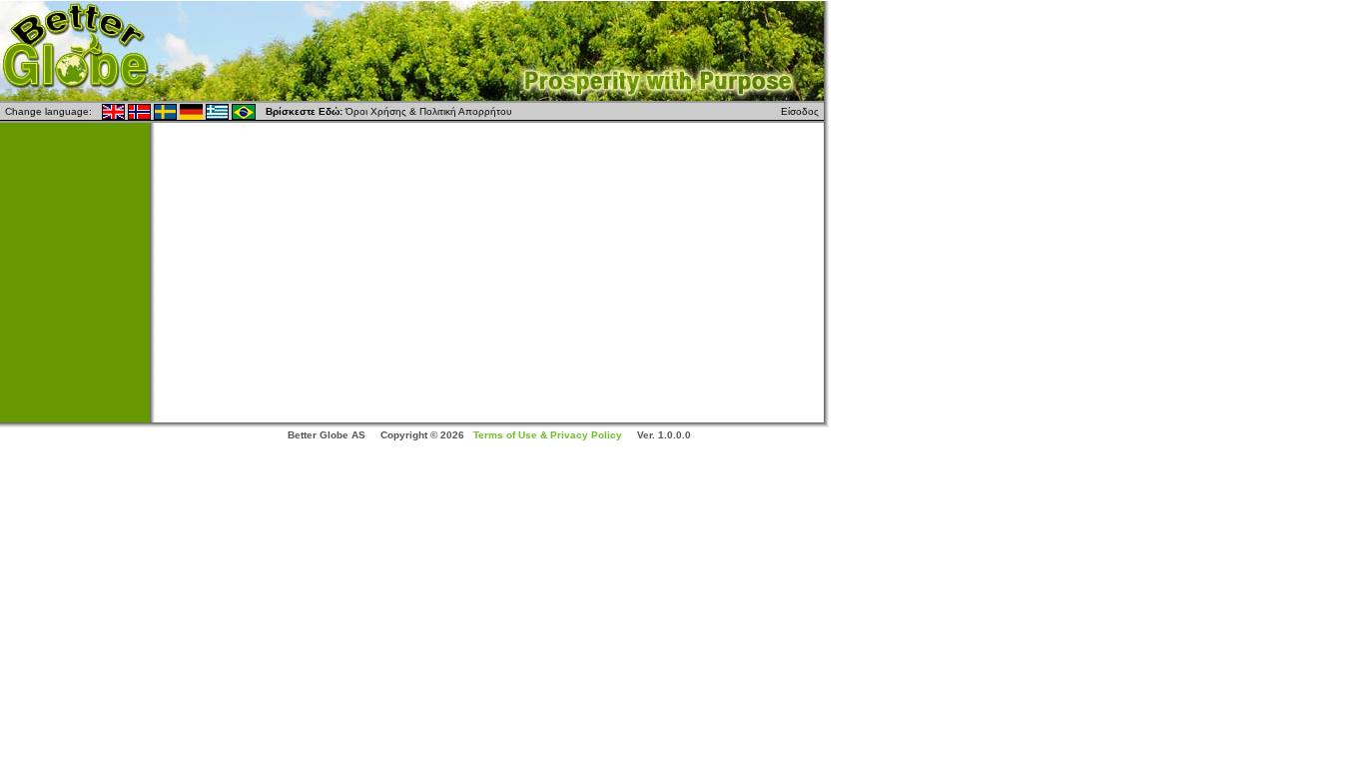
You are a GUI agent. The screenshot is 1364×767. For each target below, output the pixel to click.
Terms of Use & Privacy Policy (547, 434)
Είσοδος (800, 111)
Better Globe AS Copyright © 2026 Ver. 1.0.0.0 (489, 434)
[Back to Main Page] (412, 49)
